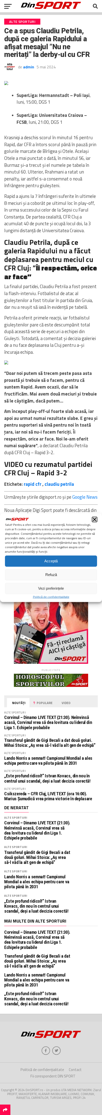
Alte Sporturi (15, 817)
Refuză (51, 575)
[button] (94, 519)
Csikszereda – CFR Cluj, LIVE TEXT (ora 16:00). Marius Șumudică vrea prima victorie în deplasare (48, 796)
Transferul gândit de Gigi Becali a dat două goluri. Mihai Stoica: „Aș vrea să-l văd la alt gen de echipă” (50, 743)
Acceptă (51, 561)
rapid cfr (32, 484)
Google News (85, 496)
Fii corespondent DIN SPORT (53, 1076)
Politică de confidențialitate (51, 596)
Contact (75, 1069)
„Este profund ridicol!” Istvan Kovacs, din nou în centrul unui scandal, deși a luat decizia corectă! (47, 778)
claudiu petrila (59, 484)
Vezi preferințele (51, 588)
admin (28, 67)
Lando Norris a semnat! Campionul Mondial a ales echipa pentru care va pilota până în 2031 (48, 761)
